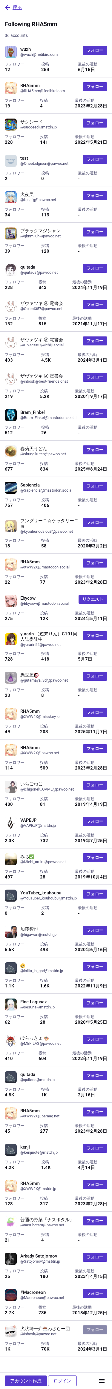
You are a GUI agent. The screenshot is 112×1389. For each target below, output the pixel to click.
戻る (17, 7)
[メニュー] (101, 1381)
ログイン (62, 1381)
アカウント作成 (26, 1381)
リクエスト (92, 599)
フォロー (95, 50)
